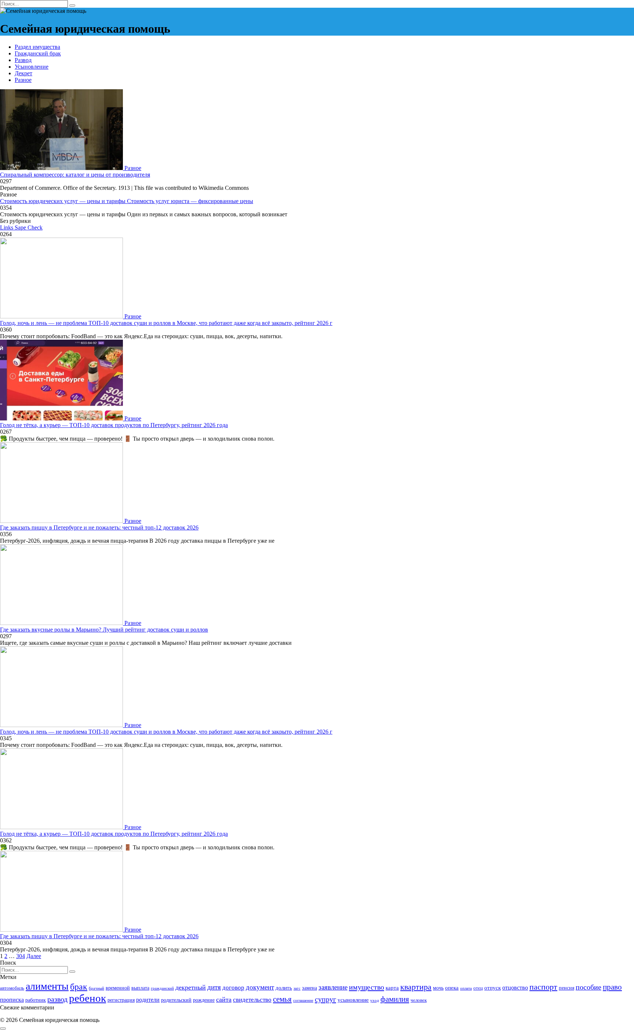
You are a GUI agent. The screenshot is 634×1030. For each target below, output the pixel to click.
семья (282, 999)
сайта (224, 999)
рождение (204, 1000)
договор (233, 987)
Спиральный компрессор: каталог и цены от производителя (75, 174)
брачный (96, 988)
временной (118, 988)
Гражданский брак (38, 53)
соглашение (303, 1000)
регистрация (121, 1000)
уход (374, 1000)
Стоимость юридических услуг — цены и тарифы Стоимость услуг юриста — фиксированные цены (126, 201)
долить (284, 987)
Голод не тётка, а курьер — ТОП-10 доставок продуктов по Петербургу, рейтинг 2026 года (114, 425)
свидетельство (252, 999)
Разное (23, 80)
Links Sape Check (21, 227)
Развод (23, 60)
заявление (332, 987)
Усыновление (31, 67)
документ (260, 987)
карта (392, 987)
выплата (140, 988)
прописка (12, 999)
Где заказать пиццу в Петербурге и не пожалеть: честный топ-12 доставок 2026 (99, 527)
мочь (438, 988)
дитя (214, 987)
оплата (466, 988)
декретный (190, 987)
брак (78, 986)
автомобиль (12, 988)
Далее (33, 956)
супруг (325, 999)
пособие (588, 987)
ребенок (87, 998)
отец (478, 988)
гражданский (162, 988)
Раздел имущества (37, 47)
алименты (47, 986)
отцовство (515, 987)
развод (57, 999)
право (612, 987)
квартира (415, 986)
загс (297, 988)
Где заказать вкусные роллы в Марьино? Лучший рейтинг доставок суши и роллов (104, 629)
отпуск (492, 987)
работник (35, 1000)
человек (419, 1000)
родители (148, 999)
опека (452, 987)
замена (309, 988)
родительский (176, 1000)
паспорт (543, 986)
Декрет (23, 73)
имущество (366, 987)
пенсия (566, 988)
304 (20, 956)
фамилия (394, 999)
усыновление (353, 1000)
